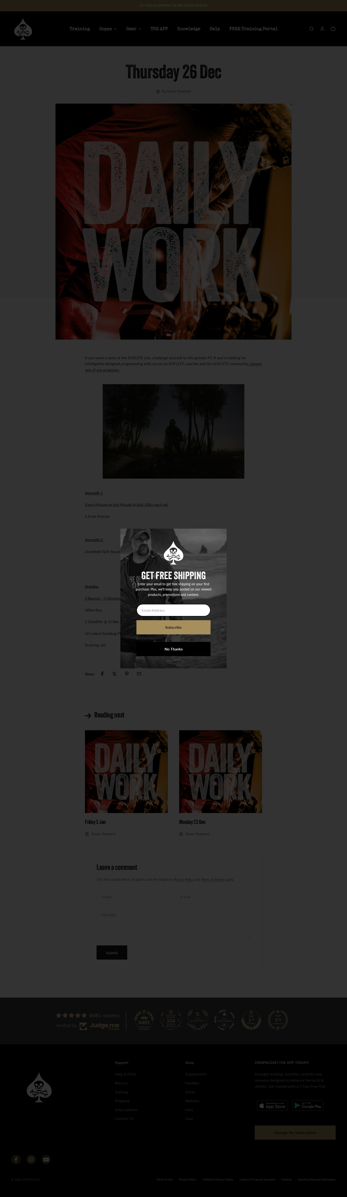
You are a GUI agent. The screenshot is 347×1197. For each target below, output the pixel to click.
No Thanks (174, 649)
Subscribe (173, 627)
